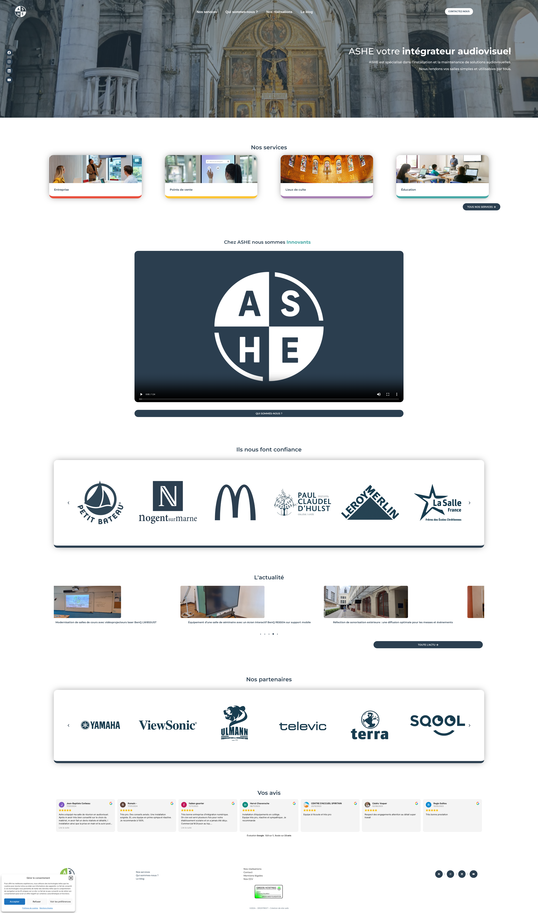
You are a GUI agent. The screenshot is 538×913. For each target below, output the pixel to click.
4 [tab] (273, 634)
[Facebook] (9, 52)
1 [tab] (260, 634)
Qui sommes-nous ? (241, 12)
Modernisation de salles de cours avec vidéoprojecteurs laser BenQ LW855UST (269, 622)
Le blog (307, 12)
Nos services (207, 12)
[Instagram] (9, 61)
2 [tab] (264, 634)
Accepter (14, 901)
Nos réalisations (279, 12)
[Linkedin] (9, 70)
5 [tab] (277, 634)
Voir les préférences (60, 901)
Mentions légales (46, 908)
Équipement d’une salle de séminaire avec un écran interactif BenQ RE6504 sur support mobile (412, 622)
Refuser (37, 901)
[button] (70, 878)
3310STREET (262, 908)
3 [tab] (269, 634)
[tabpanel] (125, 607)
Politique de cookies (30, 908)
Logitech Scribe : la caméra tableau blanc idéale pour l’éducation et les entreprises (125, 622)
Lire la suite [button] (64, 828)
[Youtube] (9, 79)
